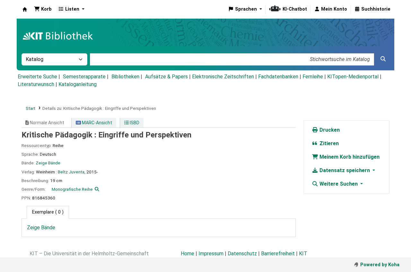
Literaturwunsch (36, 84)
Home (187, 253)
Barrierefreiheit (278, 253)
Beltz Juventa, (71, 171)
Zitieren (328, 143)
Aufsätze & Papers (166, 77)
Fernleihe (312, 77)
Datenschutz (242, 253)
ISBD (134, 122)
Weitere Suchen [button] (338, 184)
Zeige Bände (48, 162)
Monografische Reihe (72, 189)
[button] (42, 9)
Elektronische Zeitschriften (223, 77)
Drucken (329, 130)
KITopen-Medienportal (353, 77)
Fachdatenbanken (278, 77)
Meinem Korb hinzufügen (349, 157)
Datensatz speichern (344, 170)
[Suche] (383, 59)
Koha (24, 9)
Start (30, 108)
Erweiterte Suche (37, 77)
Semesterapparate (84, 77)
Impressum (210, 253)
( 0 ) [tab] (48, 212)
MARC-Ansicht (96, 122)
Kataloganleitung (77, 84)
